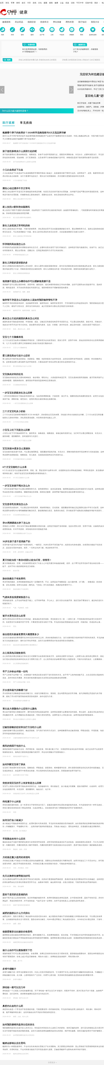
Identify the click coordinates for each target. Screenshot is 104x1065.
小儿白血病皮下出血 (13, 170)
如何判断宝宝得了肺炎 (14, 764)
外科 (12, 35)
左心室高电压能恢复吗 (14, 653)
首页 (2, 3)
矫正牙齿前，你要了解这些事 (88, 103)
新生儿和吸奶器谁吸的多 (15, 262)
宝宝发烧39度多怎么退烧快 (16, 448)
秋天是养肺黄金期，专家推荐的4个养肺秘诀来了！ (34, 50)
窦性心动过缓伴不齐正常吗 (16, 188)
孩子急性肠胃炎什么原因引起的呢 (20, 151)
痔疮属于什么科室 (12, 801)
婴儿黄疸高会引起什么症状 (16, 355)
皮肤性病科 (93, 35)
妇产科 (42, 35)
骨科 (22, 35)
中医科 (62, 35)
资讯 (7, 3)
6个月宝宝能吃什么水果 (15, 467)
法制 (72, 3)
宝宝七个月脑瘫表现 (13, 337)
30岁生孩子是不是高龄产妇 (16, 541)
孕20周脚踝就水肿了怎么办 (16, 523)
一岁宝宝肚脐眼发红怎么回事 (17, 392)
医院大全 (95, 22)
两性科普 (70, 22)
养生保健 (57, 22)
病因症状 (32, 22)
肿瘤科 (72, 35)
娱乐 (23, 3)
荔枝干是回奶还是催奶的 (15, 894)
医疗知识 (82, 22)
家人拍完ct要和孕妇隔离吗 (16, 207)
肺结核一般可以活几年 (14, 987)
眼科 (32, 35)
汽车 (29, 3)
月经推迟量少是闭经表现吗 (16, 857)
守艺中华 (79, 3)
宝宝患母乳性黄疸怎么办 (15, 504)
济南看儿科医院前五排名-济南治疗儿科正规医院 (81, 60)
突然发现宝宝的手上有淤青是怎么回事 (22, 783)
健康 (56, 3)
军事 (12, 3)
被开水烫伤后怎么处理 (14, 615)
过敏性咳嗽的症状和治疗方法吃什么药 (22, 727)
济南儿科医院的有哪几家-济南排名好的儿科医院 (37, 60)
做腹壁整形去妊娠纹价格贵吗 (17, 931)
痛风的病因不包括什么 (14, 746)
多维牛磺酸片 (9, 969)
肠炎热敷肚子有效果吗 (14, 578)
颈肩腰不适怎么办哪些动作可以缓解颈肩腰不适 (26, 281)
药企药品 (19, 22)
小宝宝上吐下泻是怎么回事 (16, 430)
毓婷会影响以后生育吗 (14, 1043)
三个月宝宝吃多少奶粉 (14, 411)
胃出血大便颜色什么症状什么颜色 (20, 708)
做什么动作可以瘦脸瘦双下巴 (17, 950)
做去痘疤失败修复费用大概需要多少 (21, 634)
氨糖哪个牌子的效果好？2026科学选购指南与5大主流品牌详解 (34, 132)
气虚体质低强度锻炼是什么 (16, 597)
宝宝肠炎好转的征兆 (13, 374)
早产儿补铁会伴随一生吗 (15, 671)
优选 (67, 3)
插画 (51, 3)
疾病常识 (44, 22)
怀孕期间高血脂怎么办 (14, 244)
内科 (2, 35)
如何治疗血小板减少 (13, 820)
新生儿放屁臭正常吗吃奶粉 (16, 225)
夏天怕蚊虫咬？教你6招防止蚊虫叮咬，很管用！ (27, 560)
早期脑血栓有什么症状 (14, 838)
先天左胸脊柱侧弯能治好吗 (16, 876)
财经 (18, 3)
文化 (40, 3)
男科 (81, 35)
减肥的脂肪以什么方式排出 (16, 913)
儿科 (52, 35)
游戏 (34, 3)
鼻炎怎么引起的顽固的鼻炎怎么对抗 (21, 318)
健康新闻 (6, 22)
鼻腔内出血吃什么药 (13, 1006)
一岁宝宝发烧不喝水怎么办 (16, 485)
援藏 (45, 3)
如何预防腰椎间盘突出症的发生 (18, 1024)
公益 (62, 3)
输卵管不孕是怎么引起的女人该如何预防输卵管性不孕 (30, 300)
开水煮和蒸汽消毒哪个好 (15, 690)
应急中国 (88, 3)
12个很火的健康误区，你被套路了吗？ (85, 50)
